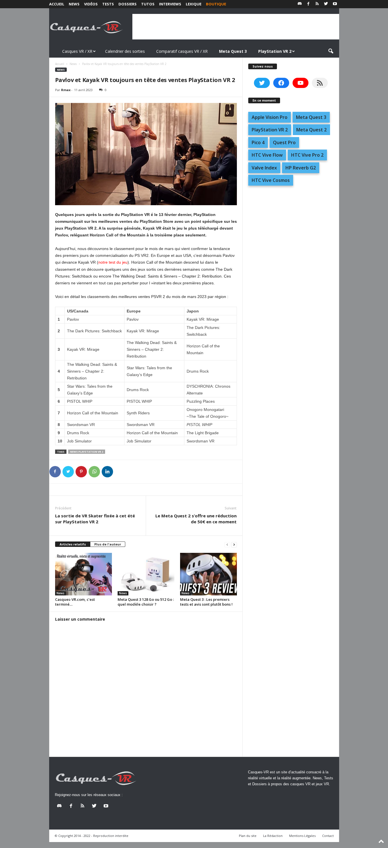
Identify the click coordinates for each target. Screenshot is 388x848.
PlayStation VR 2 (270, 130)
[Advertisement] (235, 26)
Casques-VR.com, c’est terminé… (75, 602)
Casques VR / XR (77, 51)
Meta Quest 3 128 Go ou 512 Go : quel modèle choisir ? (146, 602)
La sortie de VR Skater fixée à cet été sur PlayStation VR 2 (95, 518)
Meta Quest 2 (311, 130)
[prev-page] (227, 544)
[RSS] (317, 4)
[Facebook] (308, 4)
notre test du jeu (113, 262)
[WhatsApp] (94, 471)
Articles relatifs (73, 544)
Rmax (65, 90)
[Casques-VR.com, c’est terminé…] (83, 574)
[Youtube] (334, 4)
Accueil (56, 4)
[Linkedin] (107, 471)
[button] (330, 51)
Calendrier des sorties (125, 51)
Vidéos (91, 4)
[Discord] (299, 4)
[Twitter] (326, 4)
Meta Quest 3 (311, 117)
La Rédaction (273, 836)
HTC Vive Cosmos (271, 180)
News (74, 4)
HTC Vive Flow (267, 155)
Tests (108, 4)
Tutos (148, 4)
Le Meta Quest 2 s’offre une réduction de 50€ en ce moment (196, 518)
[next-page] (234, 544)
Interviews (170, 4)
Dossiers (127, 4)
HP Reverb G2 (300, 168)
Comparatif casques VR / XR (182, 51)
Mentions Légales (302, 836)
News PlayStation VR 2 (86, 452)
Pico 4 (258, 142)
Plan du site (247, 836)
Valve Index (264, 168)
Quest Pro (284, 142)
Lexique (193, 4)
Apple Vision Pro (269, 117)
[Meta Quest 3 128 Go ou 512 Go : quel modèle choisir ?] (146, 574)
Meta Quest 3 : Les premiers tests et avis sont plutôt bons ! (206, 602)
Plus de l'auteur (107, 544)
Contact (328, 836)
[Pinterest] (81, 471)
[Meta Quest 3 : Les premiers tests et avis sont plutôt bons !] (208, 574)
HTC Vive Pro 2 (307, 155)
